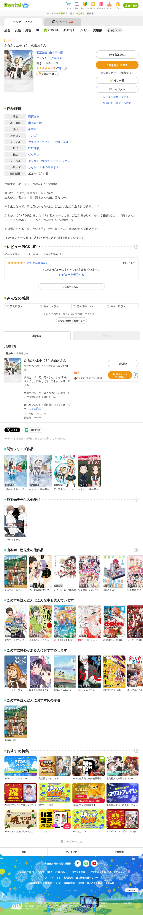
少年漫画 (56, 58)
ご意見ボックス (98, 872)
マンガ (32, 135)
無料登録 (132, 5)
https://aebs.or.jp (31, 908)
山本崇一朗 (56, 52)
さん (37, 263)
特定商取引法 (35, 883)
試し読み (123, 363)
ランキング (71, 851)
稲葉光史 (41, 52)
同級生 (67, 142)
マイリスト (118, 89)
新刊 (24, 851)
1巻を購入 (117, 65)
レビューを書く (49, 73)
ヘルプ (41, 872)
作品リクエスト (79, 872)
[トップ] (12, 5)
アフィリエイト (53, 877)
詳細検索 (119, 851)
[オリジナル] (51, 30)
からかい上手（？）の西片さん (45, 360)
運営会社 (109, 883)
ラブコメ (47, 142)
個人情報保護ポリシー (87, 877)
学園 (58, 142)
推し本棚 (119, 80)
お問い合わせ (62, 872)
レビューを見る (70, 286)
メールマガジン (117, 872)
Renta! (7, 438)
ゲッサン (33, 154)
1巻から (8, 353)
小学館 (32, 129)
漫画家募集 (69, 883)
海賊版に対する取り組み (90, 883)
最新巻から (22, 353)
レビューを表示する (71, 274)
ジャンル (113, 30)
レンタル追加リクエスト (117, 97)
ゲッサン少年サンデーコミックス (49, 161)
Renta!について (27, 872)
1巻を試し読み (117, 54)
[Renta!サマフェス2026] (25, 5)
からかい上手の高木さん (43, 167)
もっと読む (35, 408)
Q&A (49, 872)
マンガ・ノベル (23, 22)
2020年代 (34, 148)
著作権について (53, 883)
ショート (64, 22)
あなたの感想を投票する (70, 320)
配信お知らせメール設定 (117, 103)
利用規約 (68, 877)
